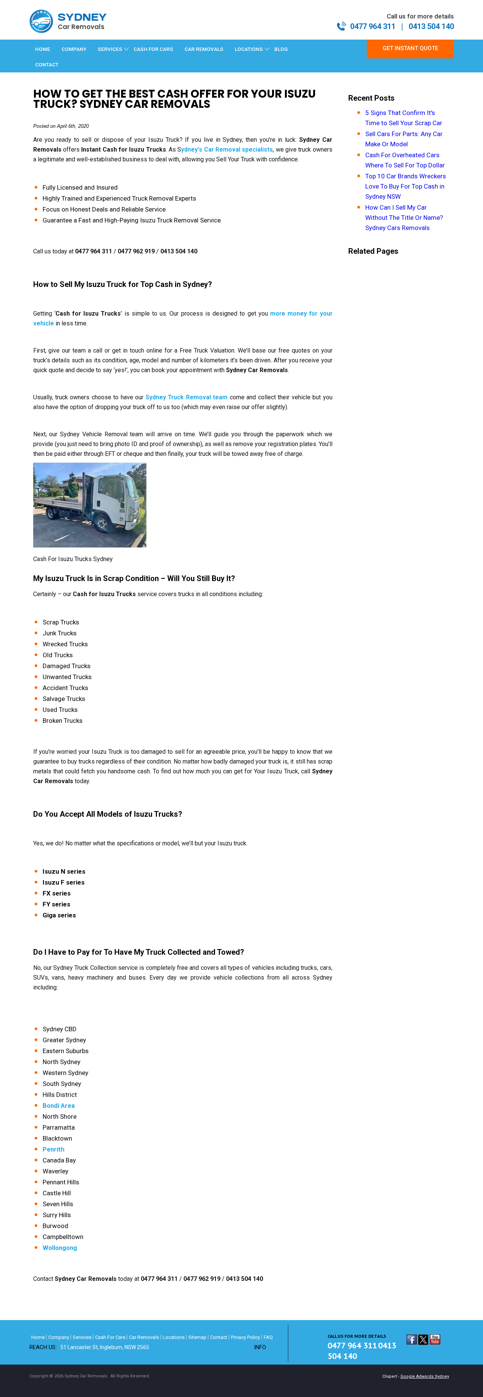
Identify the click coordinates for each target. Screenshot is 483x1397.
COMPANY (74, 49)
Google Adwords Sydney (424, 1376)
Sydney (82, 21)
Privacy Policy (245, 1337)
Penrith (54, 1149)
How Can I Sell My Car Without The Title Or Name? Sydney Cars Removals (404, 218)
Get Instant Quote (410, 48)
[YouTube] (435, 1341)
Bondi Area (59, 1105)
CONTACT (46, 64)
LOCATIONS (249, 49)
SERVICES (110, 49)
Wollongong (60, 1247)
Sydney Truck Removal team (187, 397)
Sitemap (197, 1337)
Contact (218, 1337)
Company (58, 1337)
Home (42, 49)
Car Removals (144, 1337)
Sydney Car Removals (86, 1376)
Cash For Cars (110, 1337)
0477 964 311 (372, 26)
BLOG (281, 49)
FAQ (268, 1337)
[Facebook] (411, 1341)
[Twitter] (423, 1341)
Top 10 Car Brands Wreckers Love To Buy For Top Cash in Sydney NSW (405, 186)
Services (82, 1337)
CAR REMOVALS (204, 49)
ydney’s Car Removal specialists (227, 149)
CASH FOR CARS (153, 49)
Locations (174, 1337)
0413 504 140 (431, 26)
